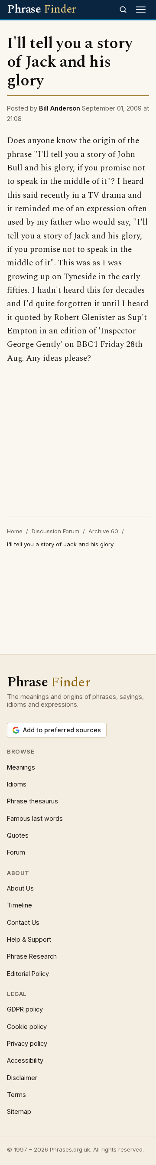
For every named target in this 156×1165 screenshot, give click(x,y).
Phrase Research (32, 956)
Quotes (18, 835)
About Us (20, 888)
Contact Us (23, 922)
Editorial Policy (28, 973)
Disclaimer (22, 1077)
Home (15, 531)
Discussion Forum (55, 531)
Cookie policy (27, 1026)
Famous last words (35, 818)
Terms (16, 1094)
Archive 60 (103, 531)
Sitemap (19, 1111)
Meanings (21, 767)
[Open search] (123, 9)
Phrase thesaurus (32, 801)
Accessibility (25, 1060)
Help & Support (29, 939)
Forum (16, 852)
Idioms (16, 784)
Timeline (19, 905)
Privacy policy (27, 1043)
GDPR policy (25, 1009)
